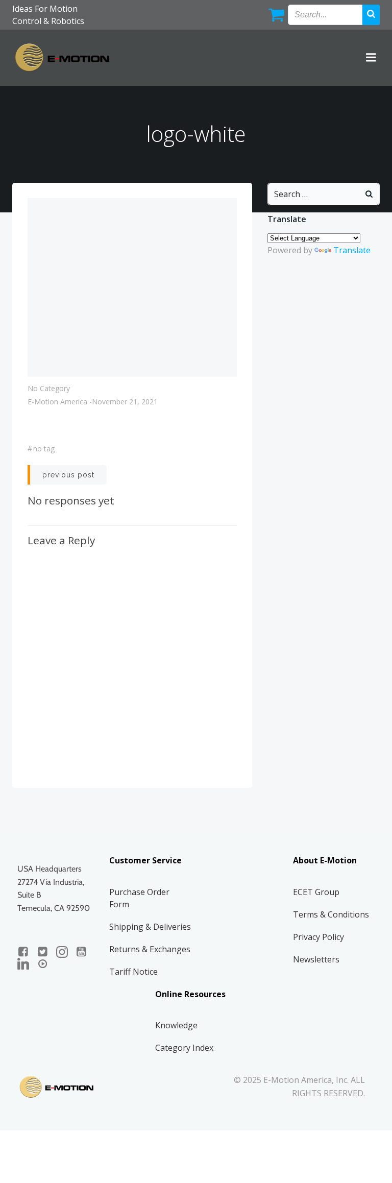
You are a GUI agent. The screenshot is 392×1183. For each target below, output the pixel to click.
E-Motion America (57, 401)
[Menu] (371, 57)
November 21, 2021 (125, 401)
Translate (352, 250)
